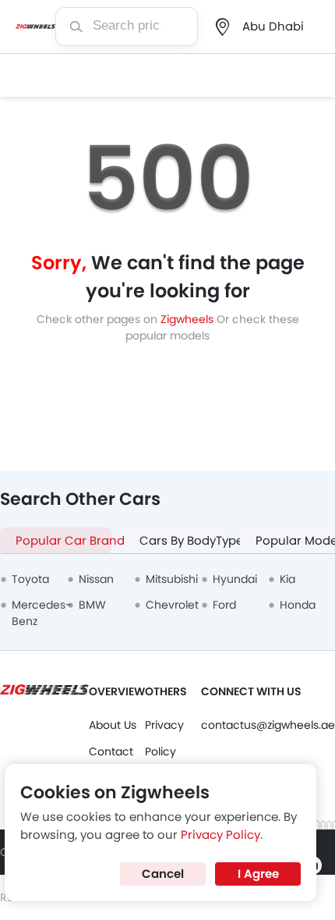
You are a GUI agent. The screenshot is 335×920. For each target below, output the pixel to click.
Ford (224, 605)
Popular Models (295, 540)
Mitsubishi (172, 579)
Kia (287, 579)
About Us (112, 725)
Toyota (30, 579)
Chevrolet (172, 605)
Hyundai (235, 579)
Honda (298, 605)
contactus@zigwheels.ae (268, 725)
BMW (92, 605)
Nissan (96, 579)
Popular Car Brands (63, 540)
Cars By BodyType (183, 540)
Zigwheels (188, 319)
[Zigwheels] (35, 26)
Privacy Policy (220, 834)
